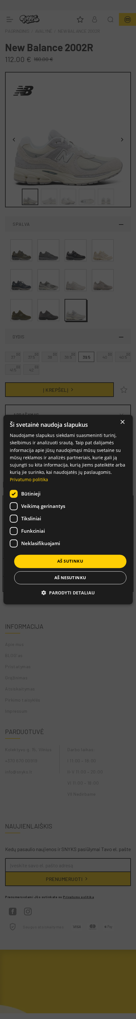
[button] (68, 592)
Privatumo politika (29, 479)
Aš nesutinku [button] (70, 577)
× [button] (122, 422)
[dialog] (68, 509)
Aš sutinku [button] (70, 561)
